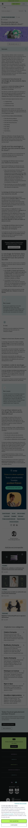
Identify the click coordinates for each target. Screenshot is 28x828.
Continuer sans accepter (21, 803)
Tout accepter (14, 821)
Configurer (14, 825)
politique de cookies (8, 814)
